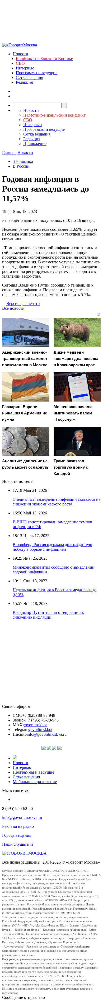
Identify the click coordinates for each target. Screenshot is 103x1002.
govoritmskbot (35, 725)
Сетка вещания (29, 77)
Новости (20, 54)
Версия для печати (23, 303)
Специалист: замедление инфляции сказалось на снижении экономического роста (56, 501)
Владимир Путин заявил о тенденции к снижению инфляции (48, 614)
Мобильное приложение (35, 781)
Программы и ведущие (36, 73)
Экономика (23, 161)
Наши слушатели (17, 844)
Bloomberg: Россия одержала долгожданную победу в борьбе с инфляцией (52, 547)
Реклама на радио (18, 826)
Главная (9, 152)
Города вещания (16, 835)
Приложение (34, 143)
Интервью (25, 68)
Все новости (13, 308)
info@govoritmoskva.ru (47, 734)
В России (21, 166)
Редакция (24, 82)
